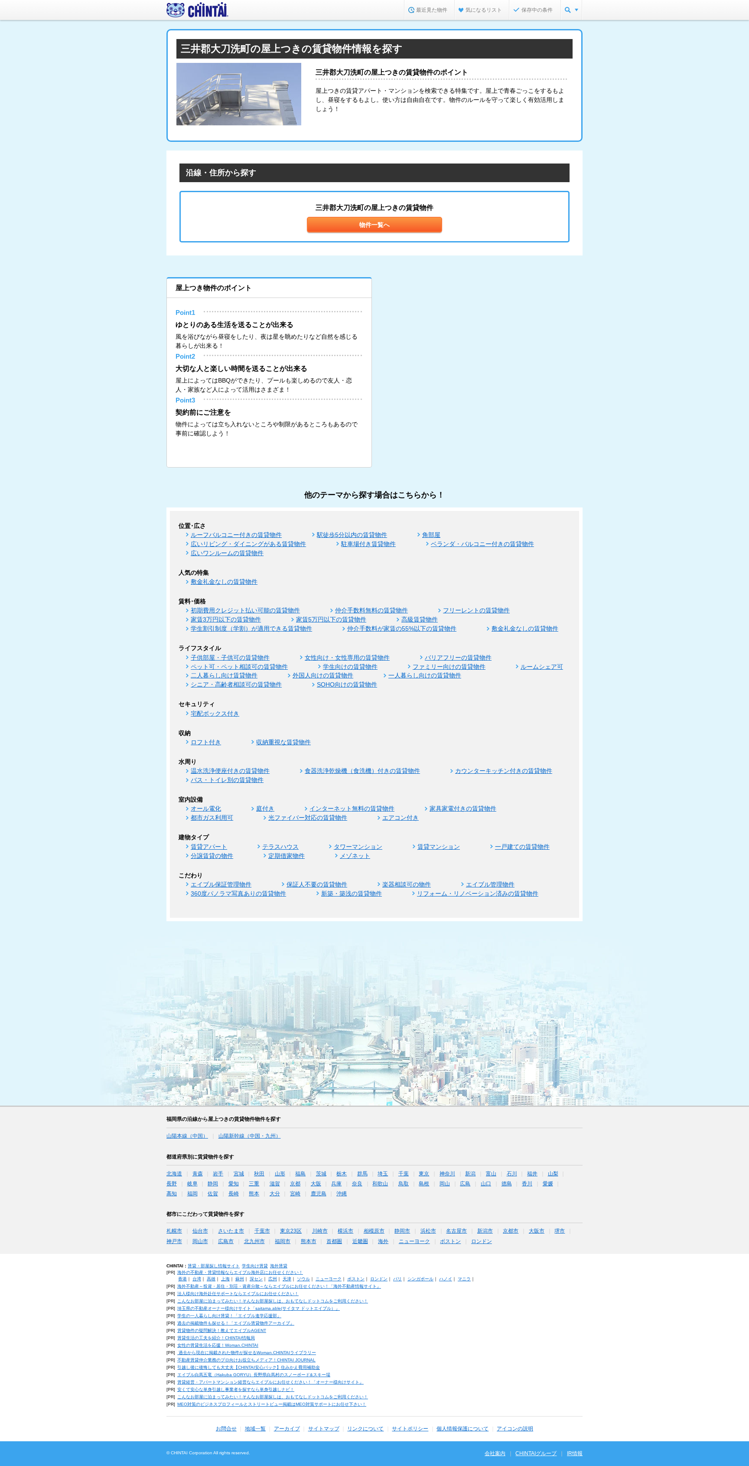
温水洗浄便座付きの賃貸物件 (230, 770)
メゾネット (355, 855)
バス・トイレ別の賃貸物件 (227, 779)
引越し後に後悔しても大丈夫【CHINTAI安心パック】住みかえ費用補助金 (248, 1367)
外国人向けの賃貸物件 (323, 675)
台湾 (196, 1278)
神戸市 (174, 1241)
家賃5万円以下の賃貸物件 (331, 619)
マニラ (464, 1278)
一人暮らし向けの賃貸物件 (424, 675)
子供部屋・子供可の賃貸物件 (230, 657)
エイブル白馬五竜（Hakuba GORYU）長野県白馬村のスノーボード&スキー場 (253, 1374)
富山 (491, 1173)
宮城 (239, 1173)
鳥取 (403, 1183)
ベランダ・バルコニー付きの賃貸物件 (482, 543)
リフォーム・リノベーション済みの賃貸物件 (477, 893)
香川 (527, 1183)
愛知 (233, 1183)
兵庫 (336, 1183)
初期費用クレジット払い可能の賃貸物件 (245, 610)
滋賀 (275, 1183)
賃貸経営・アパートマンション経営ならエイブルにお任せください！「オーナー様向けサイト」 (270, 1382)
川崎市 (320, 1231)
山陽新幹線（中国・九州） (249, 1136)
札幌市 (174, 1231)
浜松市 (428, 1231)
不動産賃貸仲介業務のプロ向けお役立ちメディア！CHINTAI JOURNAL (246, 1360)
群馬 (362, 1173)
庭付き (265, 808)
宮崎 (295, 1193)
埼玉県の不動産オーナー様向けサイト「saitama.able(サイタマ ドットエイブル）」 (258, 1308)
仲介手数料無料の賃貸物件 (371, 610)
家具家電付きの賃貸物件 (463, 808)
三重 (254, 1183)
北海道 (174, 1173)
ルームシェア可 (542, 666)
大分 (275, 1193)
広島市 (226, 1241)
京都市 (510, 1231)
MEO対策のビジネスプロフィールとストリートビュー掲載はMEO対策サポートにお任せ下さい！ (271, 1404)
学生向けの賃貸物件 (350, 666)
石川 (512, 1173)
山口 (486, 1183)
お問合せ (226, 1428)
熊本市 (308, 1241)
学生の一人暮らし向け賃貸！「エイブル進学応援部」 (229, 1315)
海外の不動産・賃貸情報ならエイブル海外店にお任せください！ (240, 1272)
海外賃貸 (278, 1265)
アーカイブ (287, 1428)
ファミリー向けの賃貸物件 (449, 666)
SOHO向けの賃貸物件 (347, 684)
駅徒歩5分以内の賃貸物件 (352, 534)
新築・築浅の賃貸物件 (351, 893)
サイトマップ (323, 1428)
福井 (532, 1173)
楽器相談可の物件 (406, 884)
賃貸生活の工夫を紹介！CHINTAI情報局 (216, 1337)
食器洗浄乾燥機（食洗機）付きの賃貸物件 (362, 770)
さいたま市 (231, 1231)
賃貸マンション (438, 846)
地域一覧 (255, 1428)
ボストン (450, 1241)
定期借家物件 (286, 855)
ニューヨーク (414, 1241)
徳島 (507, 1183)
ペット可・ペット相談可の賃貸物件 (239, 666)
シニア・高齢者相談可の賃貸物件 (236, 684)
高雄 (211, 1278)
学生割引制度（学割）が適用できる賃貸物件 (251, 628)
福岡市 (282, 1241)
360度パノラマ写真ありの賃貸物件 (238, 893)
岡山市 (200, 1241)
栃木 (341, 1173)
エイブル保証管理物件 (221, 884)
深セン (256, 1278)
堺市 (559, 1231)
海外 (383, 1241)
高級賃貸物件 (419, 619)
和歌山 (380, 1183)
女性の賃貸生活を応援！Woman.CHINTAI (217, 1345)
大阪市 (536, 1231)
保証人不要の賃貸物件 (317, 884)
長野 (171, 1183)
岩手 (218, 1173)
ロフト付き (206, 742)
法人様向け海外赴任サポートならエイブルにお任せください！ (238, 1293)
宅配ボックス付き (215, 713)
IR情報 (575, 1453)
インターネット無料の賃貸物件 (351, 808)
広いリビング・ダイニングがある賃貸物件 (248, 543)
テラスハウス (280, 846)
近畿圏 (360, 1241)
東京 (424, 1173)
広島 (465, 1183)
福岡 (192, 1193)
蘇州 (239, 1278)
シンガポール (420, 1278)
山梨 (553, 1173)
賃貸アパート (209, 846)
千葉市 (262, 1231)
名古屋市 (456, 1231)
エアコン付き (400, 817)
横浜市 (345, 1231)
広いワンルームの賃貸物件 (227, 553)
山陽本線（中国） (187, 1136)
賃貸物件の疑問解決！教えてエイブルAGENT (221, 1330)
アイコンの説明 (515, 1428)
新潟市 (485, 1231)
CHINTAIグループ (536, 1453)
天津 (287, 1278)
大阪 (316, 1183)
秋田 (259, 1173)
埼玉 (383, 1173)
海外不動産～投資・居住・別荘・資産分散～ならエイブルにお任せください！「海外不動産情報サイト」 (279, 1286)
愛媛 (548, 1183)
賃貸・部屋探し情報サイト (214, 1265)
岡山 (445, 1183)
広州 (272, 1278)
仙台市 (200, 1231)
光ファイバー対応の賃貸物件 (307, 817)
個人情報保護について (462, 1428)
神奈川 (447, 1173)
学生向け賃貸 (255, 1265)
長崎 (233, 1193)
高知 (171, 1193)
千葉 (403, 1173)
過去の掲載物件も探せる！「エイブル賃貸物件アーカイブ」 (235, 1323)
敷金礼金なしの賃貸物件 (224, 581)
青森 (197, 1173)
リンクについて (365, 1428)
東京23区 (291, 1231)
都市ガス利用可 (212, 817)
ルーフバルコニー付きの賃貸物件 (236, 534)
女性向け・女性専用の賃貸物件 (347, 657)
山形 (280, 1173)
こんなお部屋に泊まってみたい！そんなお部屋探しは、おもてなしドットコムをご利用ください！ (272, 1301)
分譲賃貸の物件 (212, 855)
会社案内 (495, 1453)
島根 (424, 1183)
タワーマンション (358, 846)
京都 (295, 1183)
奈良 (357, 1183)
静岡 (213, 1183)
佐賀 (213, 1193)
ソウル (303, 1278)
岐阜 (192, 1183)
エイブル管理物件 (490, 884)
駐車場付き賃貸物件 (368, 543)
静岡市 (402, 1231)
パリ (397, 1278)
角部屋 (431, 534)
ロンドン (481, 1241)
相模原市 (374, 1231)
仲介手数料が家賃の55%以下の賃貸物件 (401, 628)
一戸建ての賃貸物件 (522, 846)
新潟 (470, 1173)
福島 (300, 1173)
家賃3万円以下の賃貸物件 (226, 619)
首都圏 (334, 1241)
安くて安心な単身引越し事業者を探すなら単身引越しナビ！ (235, 1389)
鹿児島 (318, 1193)
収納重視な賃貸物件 (283, 742)
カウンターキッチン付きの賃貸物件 (503, 770)
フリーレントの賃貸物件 (476, 610)
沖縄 (341, 1193)
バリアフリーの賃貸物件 (458, 657)
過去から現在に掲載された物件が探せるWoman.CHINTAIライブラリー (246, 1352)
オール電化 (206, 808)
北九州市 (254, 1241)
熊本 (254, 1193)
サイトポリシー (410, 1428)
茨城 (321, 1173)
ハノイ (445, 1278)
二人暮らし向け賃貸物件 (224, 675)
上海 (225, 1278)
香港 (182, 1278)
